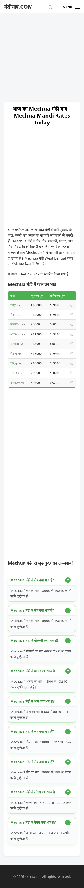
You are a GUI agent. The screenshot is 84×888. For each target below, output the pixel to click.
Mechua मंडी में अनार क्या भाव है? (33, 670)
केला (12, 382)
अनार (13, 334)
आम (12, 344)
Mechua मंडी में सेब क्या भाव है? (32, 579)
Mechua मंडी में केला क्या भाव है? (33, 822)
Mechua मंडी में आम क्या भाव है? (32, 701)
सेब (12, 305)
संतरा (13, 373)
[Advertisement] (42, 55)
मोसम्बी (14, 324)
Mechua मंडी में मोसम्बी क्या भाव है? (34, 640)
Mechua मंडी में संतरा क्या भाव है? (33, 791)
